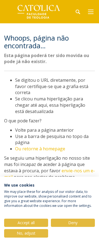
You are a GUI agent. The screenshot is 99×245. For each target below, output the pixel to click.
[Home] (38, 11)
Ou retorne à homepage (40, 149)
